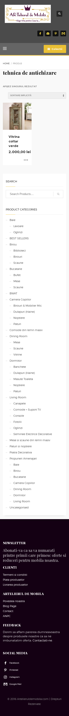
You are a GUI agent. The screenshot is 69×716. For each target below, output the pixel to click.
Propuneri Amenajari (23, 458)
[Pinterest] (55, 33)
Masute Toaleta (23, 379)
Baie (12, 220)
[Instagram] (48, 33)
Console (18, 415)
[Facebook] (40, 33)
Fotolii (17, 421)
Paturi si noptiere (21, 446)
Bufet (17, 275)
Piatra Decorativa (21, 452)
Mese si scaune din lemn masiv (30, 440)
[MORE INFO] (26, 160)
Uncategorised (19, 507)
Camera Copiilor (20, 299)
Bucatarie (16, 268)
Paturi (17, 324)
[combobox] (34, 194)
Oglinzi (18, 232)
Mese (16, 281)
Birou (13, 244)
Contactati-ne (42, 640)
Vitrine (17, 354)
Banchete (19, 366)
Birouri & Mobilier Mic (27, 305)
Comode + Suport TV (27, 409)
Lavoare (18, 226)
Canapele (19, 403)
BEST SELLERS (19, 238)
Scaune (18, 262)
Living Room (18, 397)
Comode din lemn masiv (26, 330)
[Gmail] (63, 33)
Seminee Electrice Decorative (32, 434)
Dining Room (18, 336)
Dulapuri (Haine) (24, 311)
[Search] (58, 194)
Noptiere (19, 317)
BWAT (13, 293)
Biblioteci (19, 250)
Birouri (17, 256)
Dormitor (16, 360)
